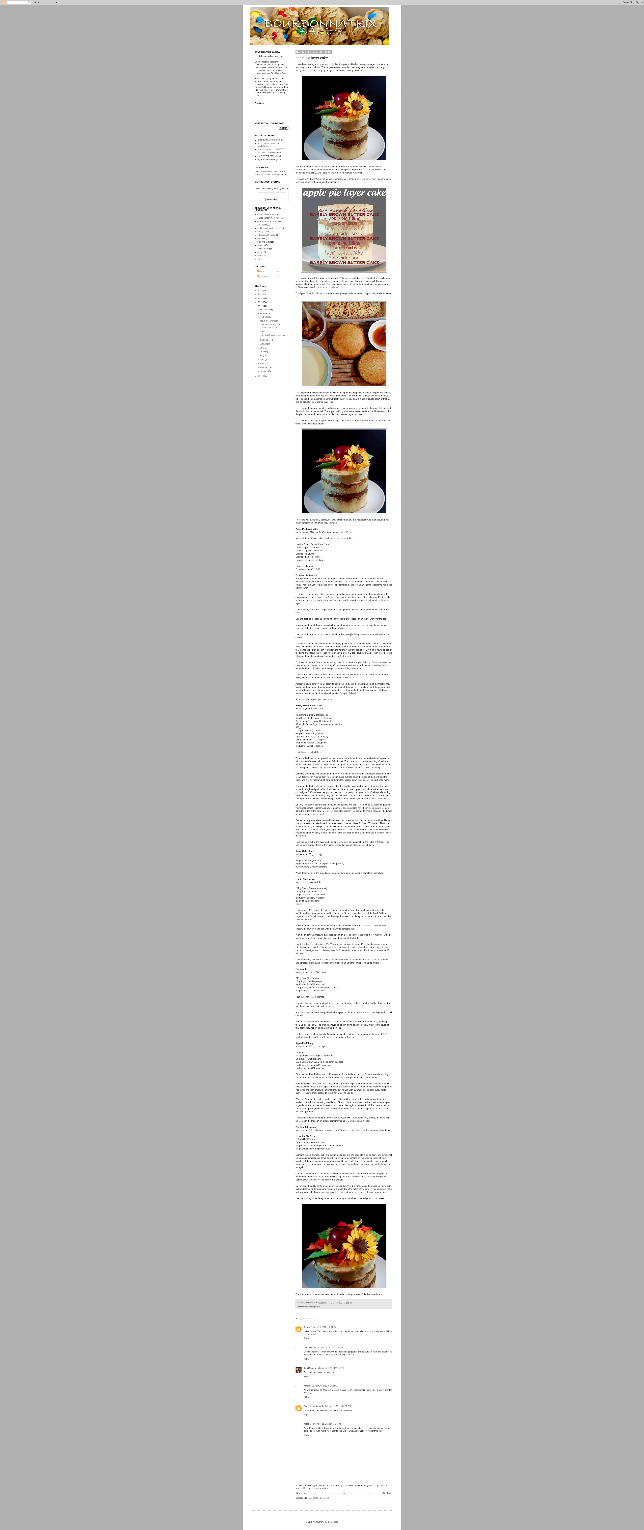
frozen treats (263, 249)
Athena (307, 1386)
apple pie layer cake (269, 321)
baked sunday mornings (268, 218)
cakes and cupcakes (311, 1307)
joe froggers (265, 317)
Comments (264, 277)
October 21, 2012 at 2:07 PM (338, 1406)
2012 (260, 306)
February (264, 367)
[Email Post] (332, 1303)
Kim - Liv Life (310, 1347)
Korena (307, 1424)
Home (344, 1493)
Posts (261, 271)
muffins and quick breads (268, 228)
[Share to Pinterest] (350, 1302)
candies (261, 245)
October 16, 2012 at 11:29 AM (330, 1368)
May (262, 356)
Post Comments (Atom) (318, 1498)
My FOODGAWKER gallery (269, 159)
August (263, 344)
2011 (260, 376)
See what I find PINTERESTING (271, 153)
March (263, 363)
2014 (260, 298)
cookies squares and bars (269, 221)
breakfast (261, 225)
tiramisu (263, 331)
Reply (306, 1338)
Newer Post (301, 1493)
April (262, 359)
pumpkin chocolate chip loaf (272, 335)
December (265, 309)
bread (260, 238)
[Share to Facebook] (347, 1302)
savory (260, 252)
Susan (307, 1327)
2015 (260, 294)
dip (258, 259)
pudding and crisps (266, 235)
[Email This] (338, 1302)
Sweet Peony (346, 532)
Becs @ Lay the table (314, 1406)
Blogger (334, 1522)
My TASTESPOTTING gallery (270, 156)
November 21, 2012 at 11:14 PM (326, 1424)
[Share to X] (344, 1302)
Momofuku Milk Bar (329, 64)
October (264, 313)
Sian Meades (310, 1368)
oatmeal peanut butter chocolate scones (270, 326)
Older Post (386, 1493)
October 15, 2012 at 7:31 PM (323, 1327)
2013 (260, 302)
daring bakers (263, 231)
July (262, 348)
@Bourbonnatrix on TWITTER (270, 149)
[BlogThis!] (341, 1302)
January (264, 371)
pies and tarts (263, 242)
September (265, 340)
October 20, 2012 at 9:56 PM (324, 1386)
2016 (260, 290)
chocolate (261, 255)
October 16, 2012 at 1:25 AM (330, 1347)
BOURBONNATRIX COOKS (270, 140)
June (262, 352)
